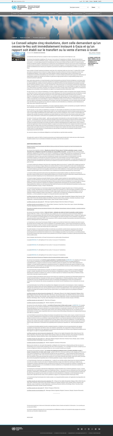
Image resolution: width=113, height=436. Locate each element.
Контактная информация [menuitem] (46, 433)
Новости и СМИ (25, 37)
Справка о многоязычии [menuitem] (94, 433)
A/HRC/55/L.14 (76, 305)
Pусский (95, 1)
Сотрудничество (77, 13)
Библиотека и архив (64, 13)
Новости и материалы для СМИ (28, 13)
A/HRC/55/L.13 (70, 260)
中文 (84, 1)
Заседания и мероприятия (47, 13)
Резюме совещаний (39, 37)
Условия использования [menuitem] (60, 433)
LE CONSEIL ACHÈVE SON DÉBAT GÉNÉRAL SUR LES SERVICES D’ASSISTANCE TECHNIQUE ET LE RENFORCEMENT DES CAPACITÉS (94, 61)
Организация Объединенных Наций (22, 7)
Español (99, 1)
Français (91, 1)
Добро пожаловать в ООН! (19, 1)
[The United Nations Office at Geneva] (14, 7)
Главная (14, 37)
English (87, 1)
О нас (14, 13)
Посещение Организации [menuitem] (92, 13)
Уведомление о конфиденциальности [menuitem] (77, 433)
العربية (81, 1)
